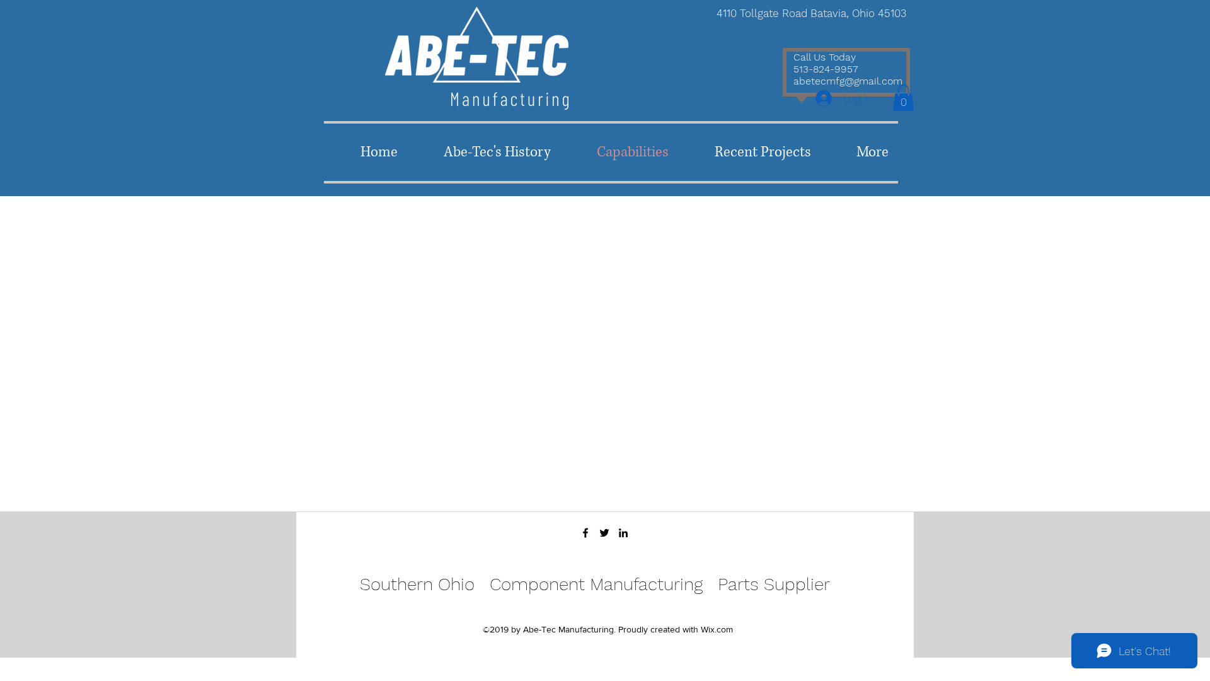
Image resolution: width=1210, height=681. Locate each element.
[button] (903, 97)
